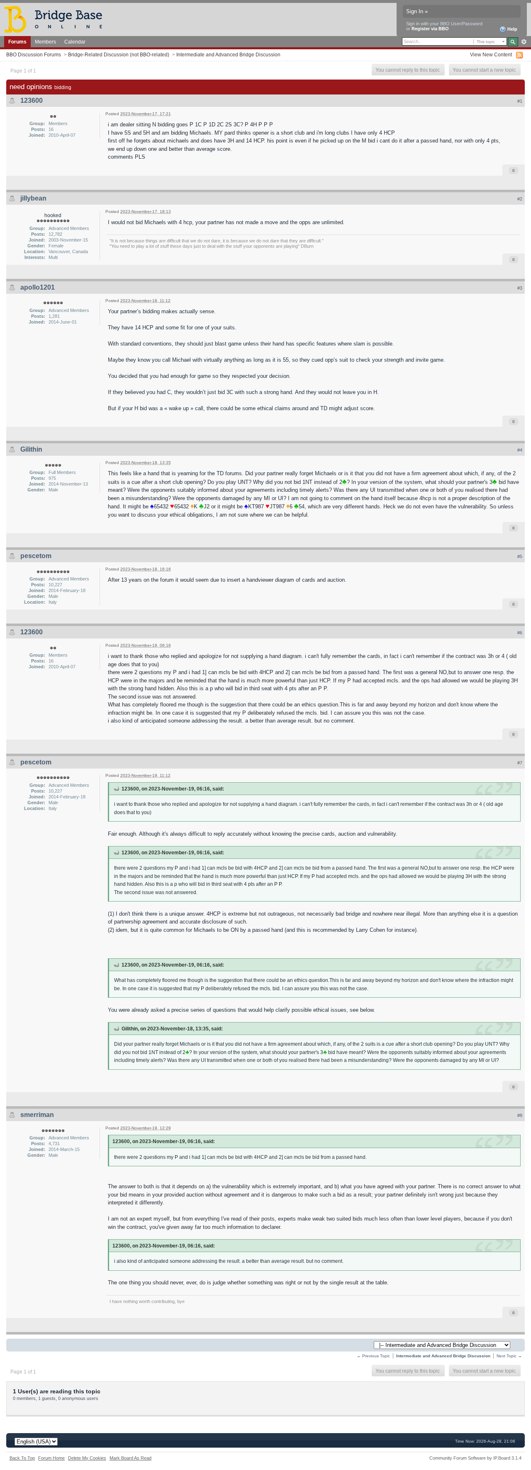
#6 (519, 632)
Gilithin (31, 449)
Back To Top (22, 1457)
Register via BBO (430, 28)
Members (45, 41)
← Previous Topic (373, 1356)
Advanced (524, 42)
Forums (17, 41)
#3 (519, 287)
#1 (519, 101)
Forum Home (51, 1457)
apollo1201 (37, 287)
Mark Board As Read (130, 1457)
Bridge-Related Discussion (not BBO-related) (118, 54)
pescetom (35, 555)
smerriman (37, 1114)
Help (511, 29)
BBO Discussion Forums (33, 54)
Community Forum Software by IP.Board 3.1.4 (475, 1457)
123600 (31, 100)
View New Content (491, 54)
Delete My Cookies (87, 1457)
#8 (519, 1115)
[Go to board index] (57, 19)
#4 (519, 449)
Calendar (74, 41)
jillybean (33, 198)
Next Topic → (509, 1356)
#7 (519, 762)
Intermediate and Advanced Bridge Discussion (228, 54)
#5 (519, 556)
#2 (519, 198)
